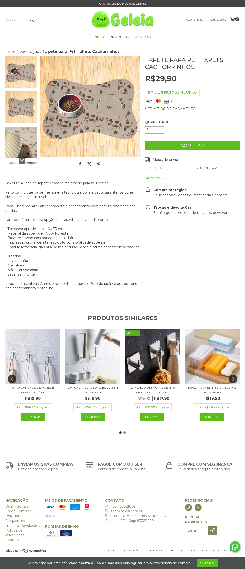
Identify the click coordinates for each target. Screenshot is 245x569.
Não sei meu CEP (157, 178)
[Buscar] (31, 19)
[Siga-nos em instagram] (188, 507)
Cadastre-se (194, 19)
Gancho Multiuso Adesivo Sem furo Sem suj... (92, 390)
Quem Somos (17, 506)
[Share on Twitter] (89, 164)
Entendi (208, 563)
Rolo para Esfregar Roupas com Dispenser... (212, 390)
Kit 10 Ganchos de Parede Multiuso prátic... (33, 390)
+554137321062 (123, 506)
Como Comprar (18, 511)
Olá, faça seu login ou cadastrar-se (122, 3)
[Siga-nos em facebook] (198, 507)
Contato (143, 37)
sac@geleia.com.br (126, 511)
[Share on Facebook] (80, 164)
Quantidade (157, 122)
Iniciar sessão (216, 19)
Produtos (119, 37)
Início (99, 37)
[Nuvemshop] (26, 552)
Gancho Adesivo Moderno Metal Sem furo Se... (152, 390)
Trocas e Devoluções (22, 525)
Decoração (29, 51)
